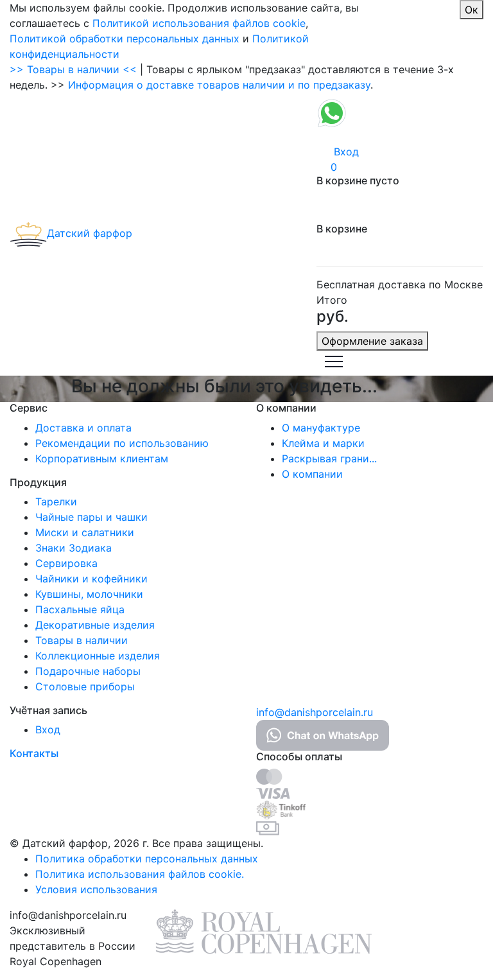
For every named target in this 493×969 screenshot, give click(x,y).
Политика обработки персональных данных (146, 858)
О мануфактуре (321, 427)
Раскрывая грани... (329, 458)
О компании (312, 473)
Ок (471, 9)
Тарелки (56, 501)
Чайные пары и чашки (91, 517)
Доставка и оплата (83, 427)
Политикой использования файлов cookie (199, 23)
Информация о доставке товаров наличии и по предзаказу (219, 84)
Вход (47, 729)
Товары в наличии (81, 640)
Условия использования (96, 889)
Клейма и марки (323, 443)
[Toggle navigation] (333, 361)
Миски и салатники (84, 532)
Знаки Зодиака (73, 547)
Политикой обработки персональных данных (124, 38)
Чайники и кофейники (91, 578)
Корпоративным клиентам (101, 458)
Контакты (34, 753)
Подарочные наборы (88, 671)
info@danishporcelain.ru (314, 712)
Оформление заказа (372, 341)
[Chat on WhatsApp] (331, 111)
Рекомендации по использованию (122, 443)
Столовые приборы (85, 686)
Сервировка (66, 563)
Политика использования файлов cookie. (139, 874)
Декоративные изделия (95, 624)
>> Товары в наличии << (73, 69)
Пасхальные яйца (80, 609)
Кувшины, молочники (89, 594)
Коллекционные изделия (97, 655)
